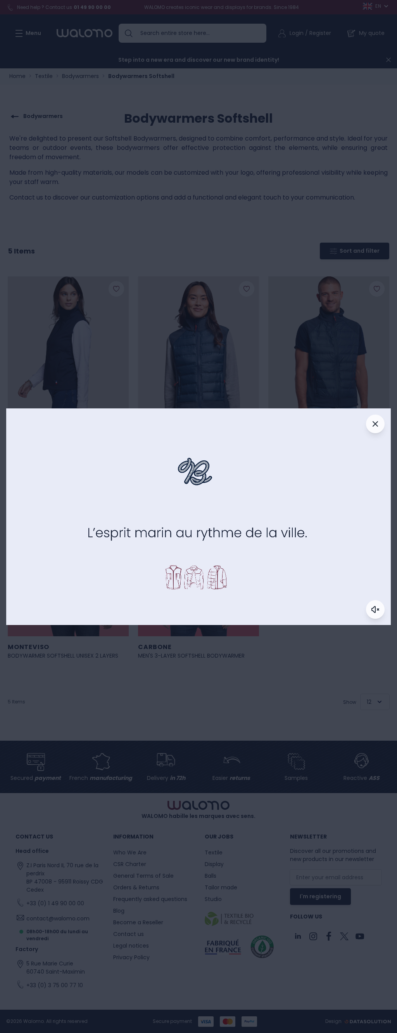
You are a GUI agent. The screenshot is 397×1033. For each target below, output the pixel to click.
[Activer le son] (375, 609)
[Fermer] (375, 424)
